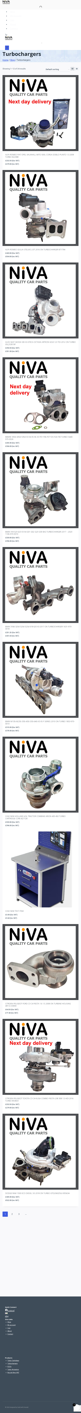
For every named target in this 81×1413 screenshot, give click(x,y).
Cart (12, 20)
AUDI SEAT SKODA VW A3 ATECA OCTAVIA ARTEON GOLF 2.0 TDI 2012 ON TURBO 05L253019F (40, 343)
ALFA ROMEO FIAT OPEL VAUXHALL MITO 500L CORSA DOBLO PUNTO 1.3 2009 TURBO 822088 (39, 155)
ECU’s (9, 1367)
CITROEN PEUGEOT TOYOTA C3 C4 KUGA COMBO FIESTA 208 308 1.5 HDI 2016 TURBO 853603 (39, 1099)
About (13, 24)
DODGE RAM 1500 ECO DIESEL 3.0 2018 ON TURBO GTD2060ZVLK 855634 (37, 1193)
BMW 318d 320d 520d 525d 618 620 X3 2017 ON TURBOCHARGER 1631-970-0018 (38, 627)
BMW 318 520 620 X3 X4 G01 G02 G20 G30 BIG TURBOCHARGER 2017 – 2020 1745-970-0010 (38, 532)
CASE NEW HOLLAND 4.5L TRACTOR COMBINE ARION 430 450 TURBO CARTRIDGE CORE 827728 (35, 817)
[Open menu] (7, 48)
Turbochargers (12, 1363)
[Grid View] (72, 68)
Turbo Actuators (13, 1369)
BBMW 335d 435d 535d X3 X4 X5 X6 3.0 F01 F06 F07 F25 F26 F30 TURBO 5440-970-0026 (39, 438)
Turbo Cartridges (13, 1361)
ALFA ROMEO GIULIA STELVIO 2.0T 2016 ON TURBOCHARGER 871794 (35, 249)
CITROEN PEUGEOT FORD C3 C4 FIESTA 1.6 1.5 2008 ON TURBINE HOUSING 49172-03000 (38, 1004)
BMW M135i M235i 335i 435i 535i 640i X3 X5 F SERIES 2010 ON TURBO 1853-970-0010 (40, 722)
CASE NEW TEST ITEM (14, 911)
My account (15, 16)
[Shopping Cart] (6, 35)
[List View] (76, 68)
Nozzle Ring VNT (13, 1373)
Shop (12, 11)
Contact (14, 28)
